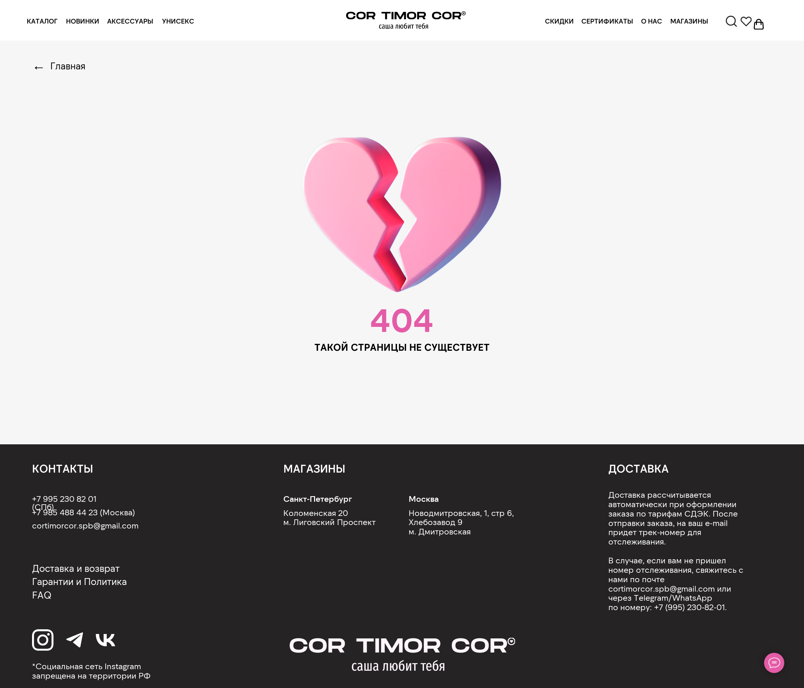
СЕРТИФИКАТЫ (607, 21)
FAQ (42, 594)
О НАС (651, 21)
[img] (406, 20)
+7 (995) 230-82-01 (689, 607)
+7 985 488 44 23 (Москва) (83, 512)
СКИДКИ (559, 21)
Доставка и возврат (76, 568)
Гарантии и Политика (79, 581)
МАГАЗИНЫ (689, 21)
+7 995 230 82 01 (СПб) (64, 503)
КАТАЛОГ (42, 21)
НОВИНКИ (82, 21)
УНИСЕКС (178, 21)
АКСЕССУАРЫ (130, 21)
